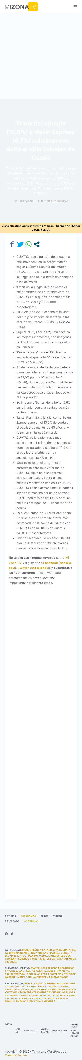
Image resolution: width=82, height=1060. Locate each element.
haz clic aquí (40, 568)
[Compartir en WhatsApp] (28, 244)
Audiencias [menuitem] (31, 921)
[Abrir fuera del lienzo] (75, 6)
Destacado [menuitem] (12, 921)
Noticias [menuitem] (10, 916)
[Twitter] (12, 933)
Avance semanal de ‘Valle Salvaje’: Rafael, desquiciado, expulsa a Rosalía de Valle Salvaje (41, 997)
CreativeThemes (16, 1055)
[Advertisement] (41, 56)
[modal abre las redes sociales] (36, 244)
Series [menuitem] (44, 916)
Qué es (18, 1030)
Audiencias (45, 201)
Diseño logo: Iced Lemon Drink (75, 1030)
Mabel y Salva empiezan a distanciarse (42, 977)
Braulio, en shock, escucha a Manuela (30, 1001)
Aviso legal (45, 1030)
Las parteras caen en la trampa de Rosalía (47, 989)
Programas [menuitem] (28, 916)
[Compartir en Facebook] (12, 244)
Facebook (50, 563)
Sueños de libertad (68, 225)
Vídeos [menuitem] (57, 916)
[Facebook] (6, 933)
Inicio (8, 1024)
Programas (60, 201)
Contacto (30, 1030)
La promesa (46, 225)
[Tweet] (20, 244)
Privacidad (59, 1030)
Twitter (23, 568)
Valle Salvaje (42, 230)
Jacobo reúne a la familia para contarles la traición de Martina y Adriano (40, 951)
